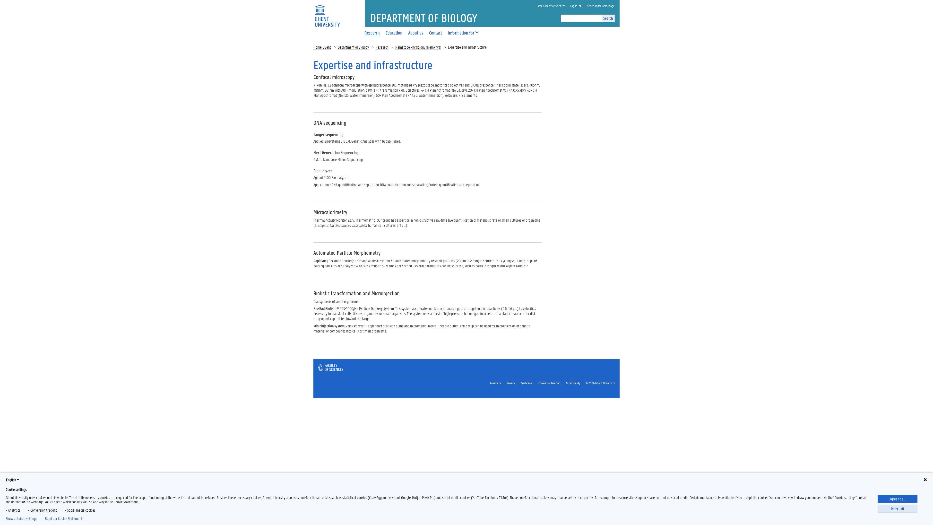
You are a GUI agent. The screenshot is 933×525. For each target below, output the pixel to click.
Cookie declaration (549, 383)
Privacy (511, 383)
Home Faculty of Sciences (550, 6)
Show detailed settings (21, 518)
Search (608, 18)
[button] (461, 33)
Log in (573, 6)
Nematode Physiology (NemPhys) (418, 47)
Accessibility (573, 383)
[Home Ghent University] (327, 12)
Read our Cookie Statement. (64, 518)
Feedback (495, 383)
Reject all (897, 508)
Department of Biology (353, 47)
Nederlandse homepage (601, 6)
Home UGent (322, 47)
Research (382, 47)
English (11, 479)
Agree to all (898, 498)
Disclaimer (526, 383)
